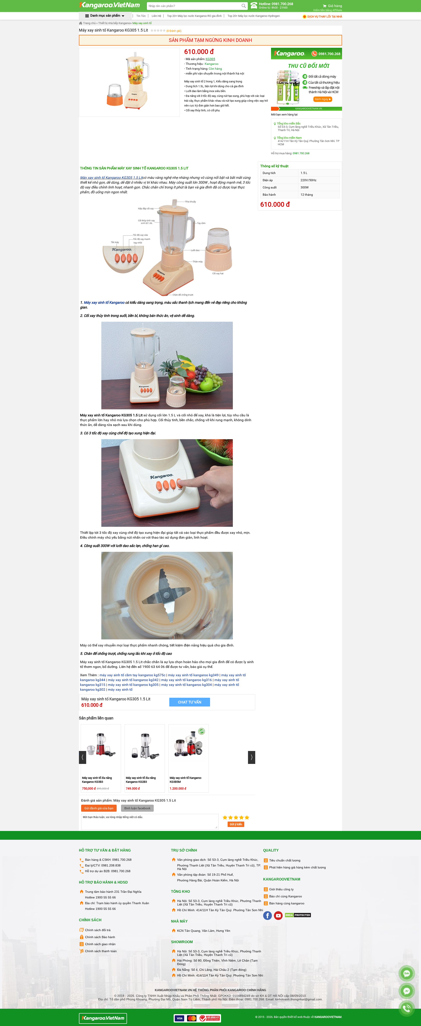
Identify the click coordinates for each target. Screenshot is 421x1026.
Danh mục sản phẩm (105, 16)
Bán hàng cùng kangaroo (286, 903)
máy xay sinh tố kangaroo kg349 (193, 675)
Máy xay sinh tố (142, 23)
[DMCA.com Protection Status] (298, 916)
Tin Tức (141, 16)
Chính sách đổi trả (98, 930)
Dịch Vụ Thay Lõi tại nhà (324, 16)
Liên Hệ (156, 16)
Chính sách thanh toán (101, 951)
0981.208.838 (111, 865)
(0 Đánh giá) (174, 30)
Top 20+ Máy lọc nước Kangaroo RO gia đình (194, 16)
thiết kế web (295, 1017)
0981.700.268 (301, 153)
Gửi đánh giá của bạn (98, 808)
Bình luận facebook (137, 808)
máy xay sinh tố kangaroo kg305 (133, 685)
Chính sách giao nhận (100, 944)
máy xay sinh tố (120, 689)
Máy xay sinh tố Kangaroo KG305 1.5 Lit (111, 178)
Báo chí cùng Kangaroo (285, 896)
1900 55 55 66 (106, 897)
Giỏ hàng (334, 6)
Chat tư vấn (189, 702)
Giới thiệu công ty (281, 889)
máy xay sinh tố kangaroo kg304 (186, 685)
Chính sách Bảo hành (100, 937)
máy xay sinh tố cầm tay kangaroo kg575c (132, 675)
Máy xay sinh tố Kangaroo (104, 302)
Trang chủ (89, 23)
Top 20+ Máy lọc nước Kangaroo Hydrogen (253, 16)
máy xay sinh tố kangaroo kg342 (133, 680)
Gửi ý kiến (236, 824)
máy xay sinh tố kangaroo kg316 (186, 680)
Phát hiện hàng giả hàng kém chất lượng (297, 867)
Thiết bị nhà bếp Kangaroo (114, 23)
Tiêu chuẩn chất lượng (284, 860)
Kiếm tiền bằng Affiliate (327, 10)
